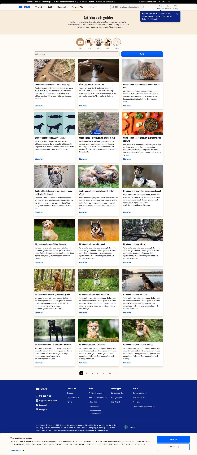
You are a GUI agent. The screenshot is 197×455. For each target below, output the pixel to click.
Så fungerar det (117, 393)
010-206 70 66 (45, 396)
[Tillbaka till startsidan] (24, 7)
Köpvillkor (93, 402)
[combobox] (127, 7)
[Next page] (116, 373)
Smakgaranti (94, 406)
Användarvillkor (139, 397)
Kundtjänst (115, 402)
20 (110, 373)
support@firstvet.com (147, 2)
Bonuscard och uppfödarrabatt (95, 412)
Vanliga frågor (116, 397)
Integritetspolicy (139, 393)
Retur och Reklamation (98, 397)
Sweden (133, 427)
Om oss (70, 393)
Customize (172, 447)
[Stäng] (177, 14)
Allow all (173, 439)
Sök (142, 54)
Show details (15, 450)
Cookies (136, 402)
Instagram (43, 409)
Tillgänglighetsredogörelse (143, 406)
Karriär (69, 402)
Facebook (43, 405)
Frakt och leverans (96, 393)
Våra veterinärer (73, 397)
